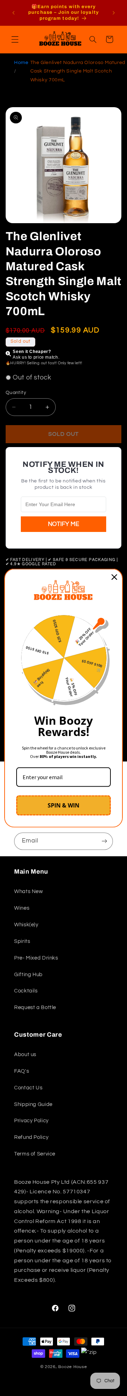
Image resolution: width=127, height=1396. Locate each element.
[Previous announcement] (13, 13)
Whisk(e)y (26, 924)
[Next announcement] (113, 13)
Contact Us (28, 1087)
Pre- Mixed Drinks (36, 958)
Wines (21, 908)
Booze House (72, 1367)
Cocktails (26, 991)
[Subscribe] (104, 841)
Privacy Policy (31, 1120)
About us (25, 1054)
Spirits (22, 941)
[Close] (114, 576)
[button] (15, 39)
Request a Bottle (35, 1007)
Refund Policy (31, 1137)
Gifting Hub (28, 974)
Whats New (28, 891)
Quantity (16, 392)
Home (21, 62)
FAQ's (21, 1071)
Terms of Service (34, 1154)
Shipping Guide (33, 1104)
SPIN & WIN (63, 805)
